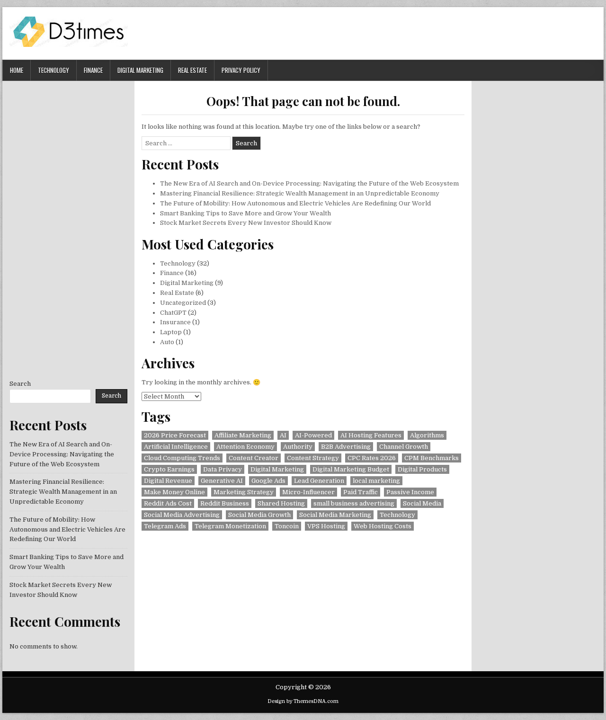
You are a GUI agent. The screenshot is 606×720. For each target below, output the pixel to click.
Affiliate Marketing (242, 435)
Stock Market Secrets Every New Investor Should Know (245, 222)
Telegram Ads (165, 526)
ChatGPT (173, 312)
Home (16, 70)
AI (283, 435)
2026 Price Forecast (175, 435)
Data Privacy (222, 469)
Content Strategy (313, 458)
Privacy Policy (241, 70)
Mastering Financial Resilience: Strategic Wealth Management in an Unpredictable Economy (299, 193)
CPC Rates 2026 (372, 458)
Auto (167, 342)
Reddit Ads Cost (168, 503)
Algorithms (427, 435)
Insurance (175, 322)
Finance (93, 70)
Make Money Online (174, 492)
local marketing (376, 480)
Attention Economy (245, 446)
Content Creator (253, 458)
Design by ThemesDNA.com (303, 701)
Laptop (171, 332)
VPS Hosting (326, 526)
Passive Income (410, 492)
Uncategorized (183, 302)
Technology (53, 70)
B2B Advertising (346, 446)
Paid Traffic (360, 492)
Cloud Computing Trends (182, 458)
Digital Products (422, 469)
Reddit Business (224, 503)
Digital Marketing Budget (350, 469)
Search (20, 383)
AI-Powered (313, 435)
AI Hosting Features (370, 435)
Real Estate (192, 70)
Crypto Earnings (169, 469)
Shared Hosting (281, 503)
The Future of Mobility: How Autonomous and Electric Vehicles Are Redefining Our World (295, 203)
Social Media (422, 503)
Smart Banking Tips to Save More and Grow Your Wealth (245, 213)
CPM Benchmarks (431, 458)
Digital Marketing (140, 70)
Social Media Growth (259, 514)
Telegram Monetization (230, 526)
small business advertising (353, 503)
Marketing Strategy (244, 492)
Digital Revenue (168, 480)
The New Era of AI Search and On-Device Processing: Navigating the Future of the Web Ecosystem (309, 183)
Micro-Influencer (308, 492)
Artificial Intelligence (176, 446)
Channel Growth (403, 446)
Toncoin (287, 526)
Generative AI (222, 480)
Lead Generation (319, 480)
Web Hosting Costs (382, 526)
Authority (297, 446)
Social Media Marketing (335, 514)
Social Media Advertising (182, 514)
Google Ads (268, 480)
